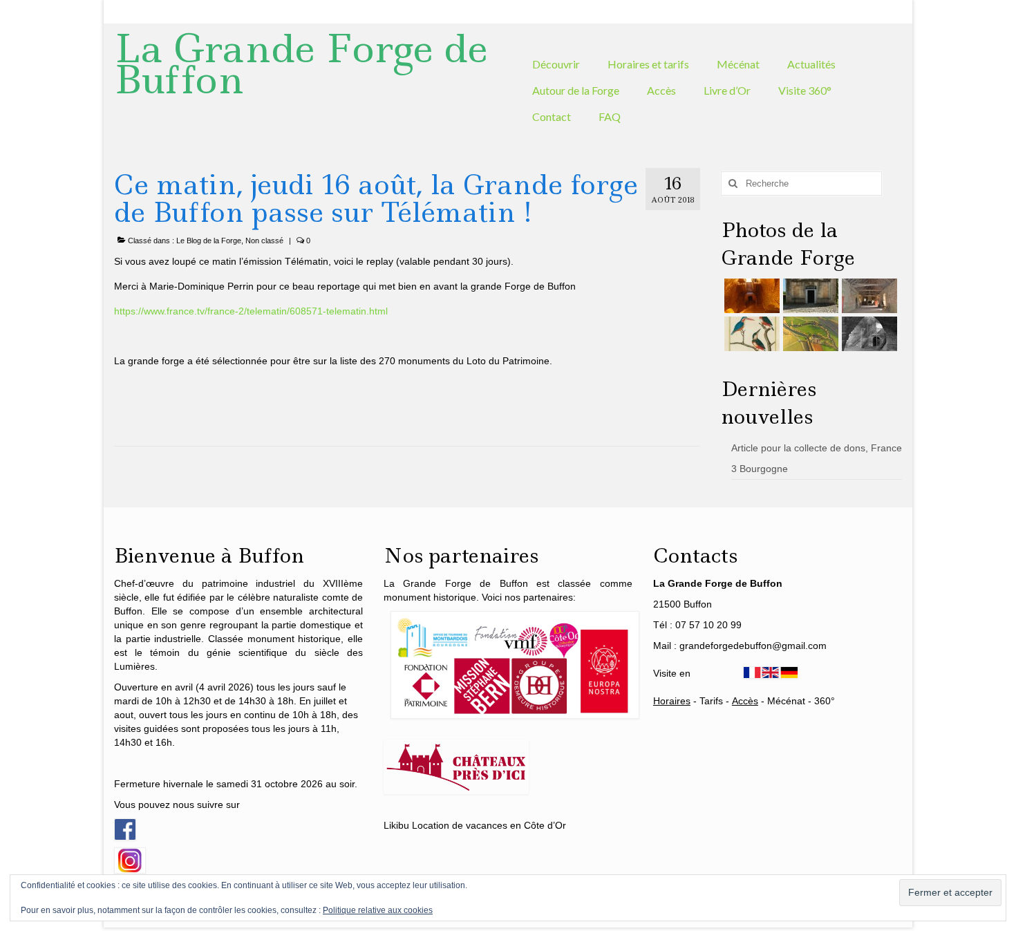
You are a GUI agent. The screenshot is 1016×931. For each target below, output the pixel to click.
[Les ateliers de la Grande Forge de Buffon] (867, 296)
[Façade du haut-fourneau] (809, 296)
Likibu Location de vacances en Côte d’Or (475, 825)
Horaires (671, 700)
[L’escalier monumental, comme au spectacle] (750, 296)
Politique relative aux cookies (378, 910)
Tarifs (711, 700)
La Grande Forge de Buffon (301, 64)
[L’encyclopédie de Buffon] (750, 334)
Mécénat (786, 700)
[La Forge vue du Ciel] (809, 334)
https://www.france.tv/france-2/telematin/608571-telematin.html (251, 311)
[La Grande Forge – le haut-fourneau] (867, 334)
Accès (745, 700)
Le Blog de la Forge (208, 240)
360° (824, 700)
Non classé (264, 240)
